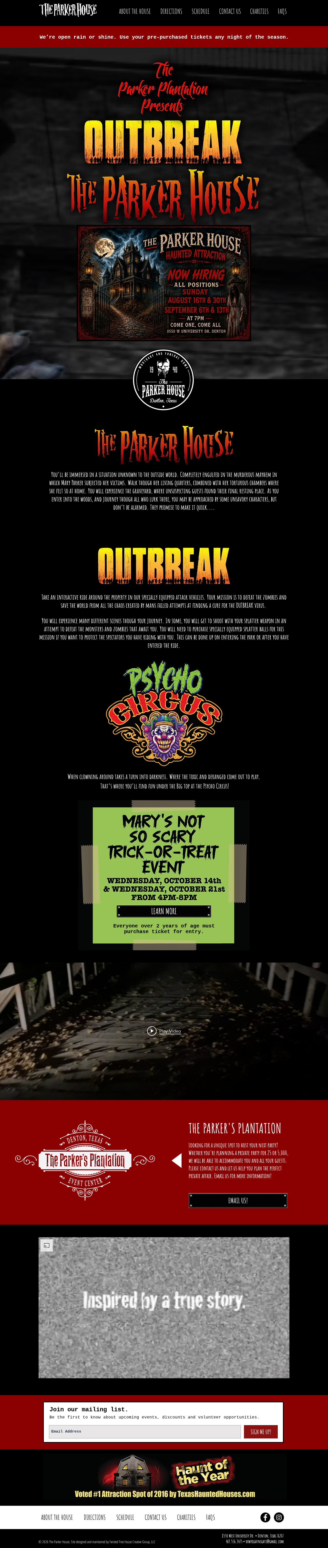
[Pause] (45, 1371)
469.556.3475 (234, 1541)
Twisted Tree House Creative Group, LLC (132, 1541)
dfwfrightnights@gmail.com (265, 1541)
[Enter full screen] (282, 1371)
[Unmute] (53, 1371)
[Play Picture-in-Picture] (274, 1371)
